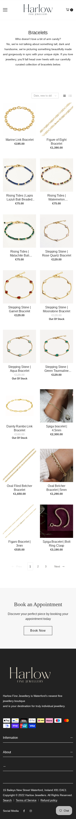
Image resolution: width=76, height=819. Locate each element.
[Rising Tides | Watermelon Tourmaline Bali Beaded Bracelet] (56, 175)
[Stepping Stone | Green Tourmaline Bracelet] (56, 346)
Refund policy (49, 800)
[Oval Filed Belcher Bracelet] (19, 465)
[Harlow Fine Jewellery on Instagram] (30, 811)
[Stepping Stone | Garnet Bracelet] (19, 286)
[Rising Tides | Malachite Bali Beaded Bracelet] (19, 231)
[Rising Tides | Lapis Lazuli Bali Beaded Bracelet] (19, 175)
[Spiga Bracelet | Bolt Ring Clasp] (56, 521)
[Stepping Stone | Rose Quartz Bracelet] (56, 231)
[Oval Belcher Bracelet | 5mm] (56, 465)
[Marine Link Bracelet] (19, 119)
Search (7, 800)
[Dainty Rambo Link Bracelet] (19, 406)
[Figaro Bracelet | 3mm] (19, 521)
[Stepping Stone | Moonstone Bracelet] (56, 286)
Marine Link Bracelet (20, 139)
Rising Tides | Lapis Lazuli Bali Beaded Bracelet (19, 199)
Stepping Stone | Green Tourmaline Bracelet (56, 370)
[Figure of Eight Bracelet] (56, 119)
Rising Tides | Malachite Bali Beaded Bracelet (19, 255)
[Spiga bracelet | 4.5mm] (56, 406)
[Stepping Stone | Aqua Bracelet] (19, 346)
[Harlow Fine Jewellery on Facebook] (24, 811)
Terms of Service (26, 800)
